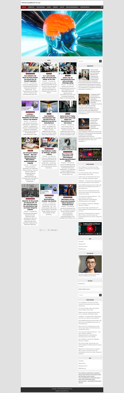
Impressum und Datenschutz (72, 7)
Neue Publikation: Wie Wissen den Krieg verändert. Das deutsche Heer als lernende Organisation (30, 78)
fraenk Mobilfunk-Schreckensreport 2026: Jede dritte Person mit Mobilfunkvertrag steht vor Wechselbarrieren (49, 119)
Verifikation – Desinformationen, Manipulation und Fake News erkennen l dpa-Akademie (30, 116)
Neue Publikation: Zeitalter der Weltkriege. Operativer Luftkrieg (49, 152)
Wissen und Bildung (41, 7)
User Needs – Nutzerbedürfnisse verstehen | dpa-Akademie (49, 199)
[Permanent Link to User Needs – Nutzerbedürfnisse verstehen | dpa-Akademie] (49, 189)
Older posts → (54, 230)
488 (49, 230)
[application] (90, 154)
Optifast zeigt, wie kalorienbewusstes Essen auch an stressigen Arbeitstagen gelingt (68, 80)
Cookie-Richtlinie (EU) (84, 7)
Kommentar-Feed (83, 246)
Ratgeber (49, 7)
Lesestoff (62, 7)
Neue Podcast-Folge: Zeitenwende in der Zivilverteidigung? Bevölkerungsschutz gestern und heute (68, 157)
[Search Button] (101, 7)
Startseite (24, 7)
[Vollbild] (100, 159)
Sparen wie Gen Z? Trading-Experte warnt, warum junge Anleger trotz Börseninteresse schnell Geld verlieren (67, 119)
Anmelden (81, 241)
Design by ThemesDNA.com (62, 390)
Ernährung (55, 7)
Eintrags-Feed (82, 244)
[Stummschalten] (97, 159)
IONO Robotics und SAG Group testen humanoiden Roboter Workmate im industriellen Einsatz (68, 202)
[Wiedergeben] (80, 159)
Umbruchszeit (31, 7)
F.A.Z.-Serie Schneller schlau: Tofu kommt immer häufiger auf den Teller (49, 77)
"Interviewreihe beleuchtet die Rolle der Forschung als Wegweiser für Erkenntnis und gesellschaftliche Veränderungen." (95, 74)
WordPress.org (82, 249)
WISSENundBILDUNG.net (30, 3)
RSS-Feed (26, 82)
